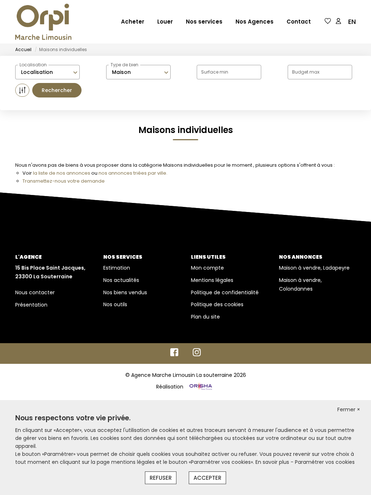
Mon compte (207, 267)
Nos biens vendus (125, 292)
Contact (299, 21)
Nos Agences (254, 21)
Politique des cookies (217, 304)
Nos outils (115, 304)
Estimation (116, 267)
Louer (165, 21)
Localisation (33, 65)
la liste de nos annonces (61, 173)
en (352, 21)
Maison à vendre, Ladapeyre (314, 267)
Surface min (214, 72)
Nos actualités (121, 280)
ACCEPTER (207, 478)
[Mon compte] (338, 21)
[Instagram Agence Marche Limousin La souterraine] (197, 354)
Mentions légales (212, 280)
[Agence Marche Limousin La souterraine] (43, 22)
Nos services (204, 21)
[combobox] (47, 72)
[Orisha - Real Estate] (200, 386)
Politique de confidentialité (225, 292)
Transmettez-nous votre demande (63, 181)
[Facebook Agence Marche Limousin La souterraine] (174, 354)
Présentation (31, 304)
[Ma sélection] (328, 21)
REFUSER (161, 478)
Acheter (132, 21)
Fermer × (348, 409)
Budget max (306, 72)
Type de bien (124, 65)
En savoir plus (273, 462)
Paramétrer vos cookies (325, 462)
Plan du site (205, 316)
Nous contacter (35, 292)
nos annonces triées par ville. (133, 173)
